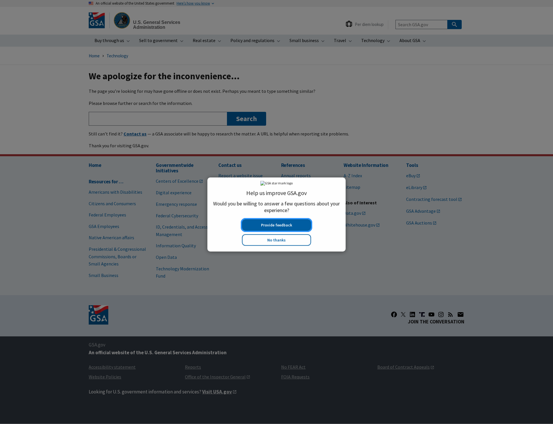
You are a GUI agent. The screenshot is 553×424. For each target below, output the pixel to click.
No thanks (276, 237)
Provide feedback (276, 222)
